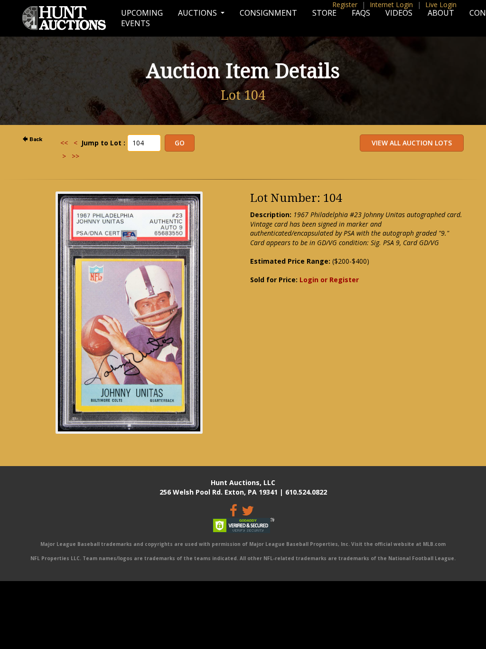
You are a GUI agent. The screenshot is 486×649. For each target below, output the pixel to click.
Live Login (441, 4)
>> (75, 156)
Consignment (268, 13)
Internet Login (391, 4)
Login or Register (329, 279)
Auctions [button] (198, 13)
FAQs (361, 13)
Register (344, 4)
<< (64, 142)
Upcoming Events (142, 18)
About (441, 13)
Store (324, 13)
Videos (398, 13)
